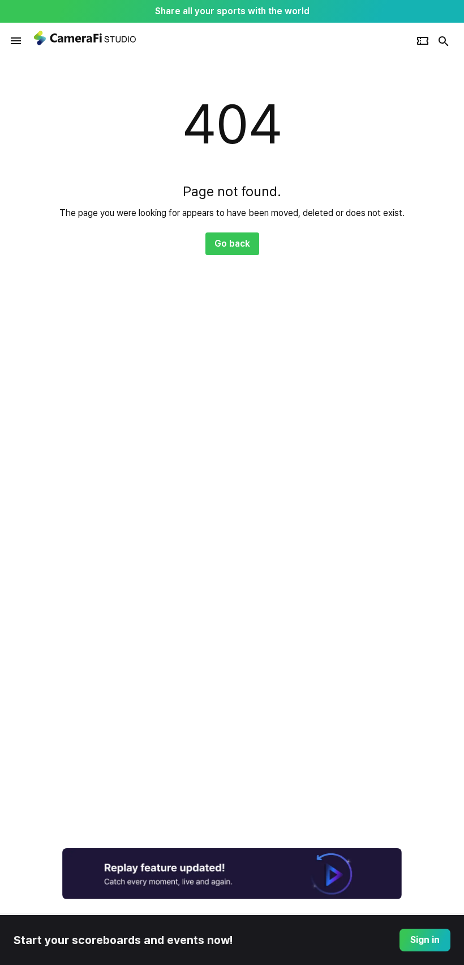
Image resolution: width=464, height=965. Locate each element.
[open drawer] (15, 40)
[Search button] (443, 40)
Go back (232, 243)
